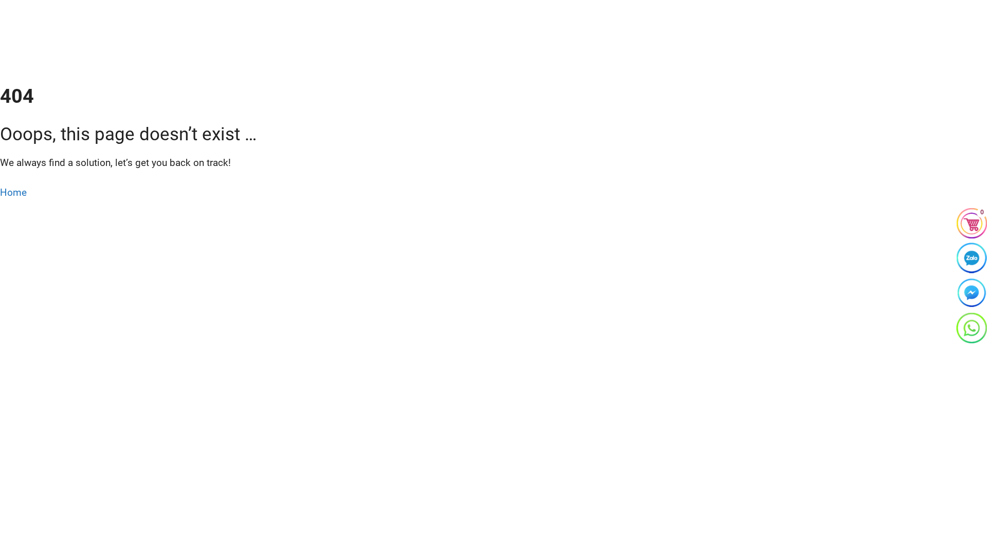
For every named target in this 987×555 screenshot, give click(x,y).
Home (13, 192)
